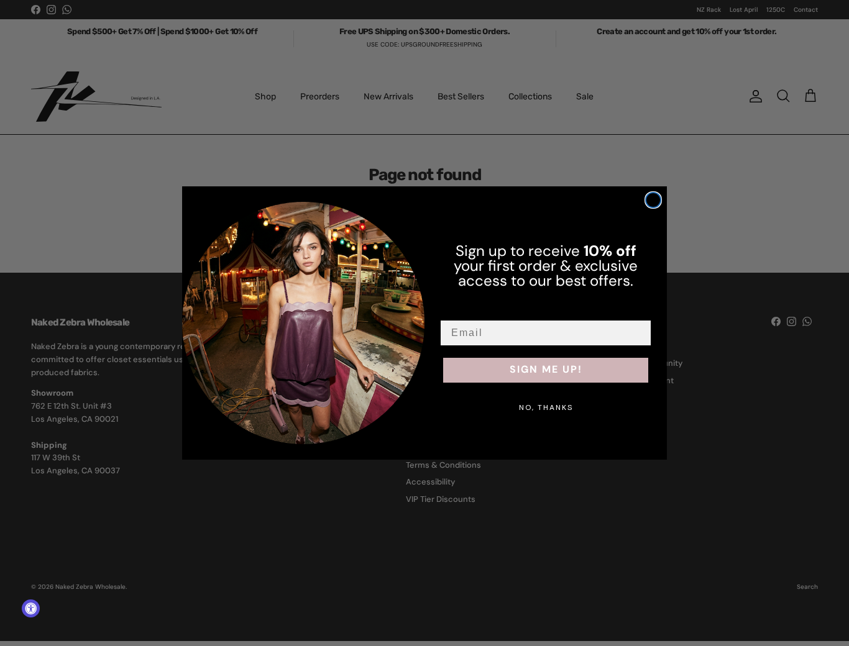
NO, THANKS (546, 407)
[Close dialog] (653, 200)
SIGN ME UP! (546, 370)
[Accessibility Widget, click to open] (31, 608)
